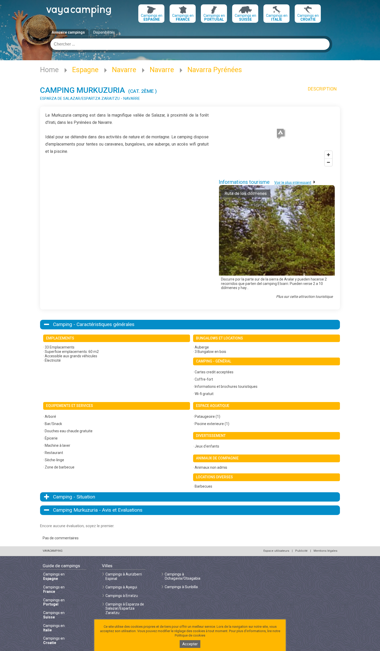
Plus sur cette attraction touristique (304, 296)
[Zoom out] (328, 162)
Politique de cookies (190, 635)
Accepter (190, 644)
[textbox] (190, 44)
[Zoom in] (328, 154)
